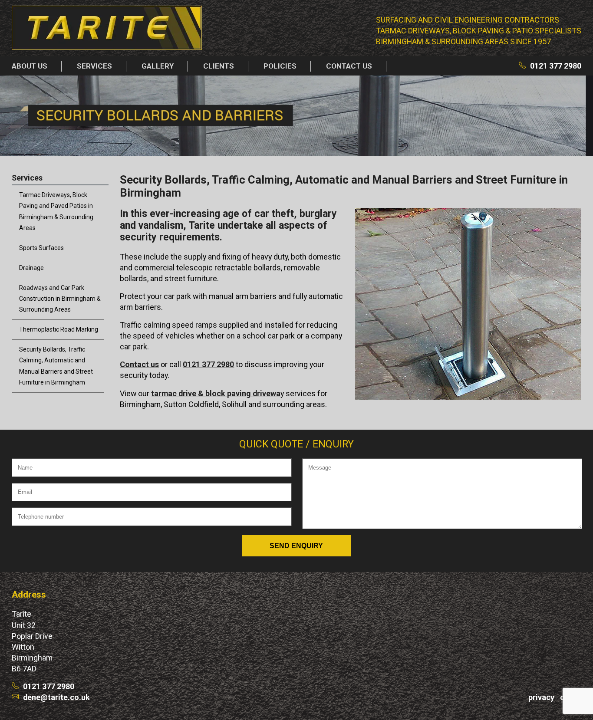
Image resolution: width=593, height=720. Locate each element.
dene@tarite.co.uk (56, 697)
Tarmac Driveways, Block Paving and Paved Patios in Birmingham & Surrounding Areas (56, 211)
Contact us (349, 66)
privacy (541, 697)
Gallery (158, 66)
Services (94, 66)
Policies (280, 66)
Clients (218, 66)
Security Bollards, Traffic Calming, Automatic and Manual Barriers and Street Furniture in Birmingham (56, 365)
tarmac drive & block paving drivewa (215, 393)
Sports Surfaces (41, 247)
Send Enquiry (296, 545)
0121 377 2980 (555, 65)
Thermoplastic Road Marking (58, 329)
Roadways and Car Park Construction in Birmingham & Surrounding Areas (60, 298)
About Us (29, 66)
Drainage (31, 267)
